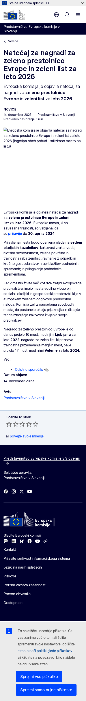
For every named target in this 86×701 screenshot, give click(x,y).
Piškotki (10, 576)
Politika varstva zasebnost (24, 585)
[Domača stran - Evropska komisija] (14, 14)
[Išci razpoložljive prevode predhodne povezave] (46, 370)
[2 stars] (12, 424)
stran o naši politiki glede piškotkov (45, 651)
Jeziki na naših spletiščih (23, 567)
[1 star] (9, 424)
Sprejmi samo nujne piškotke (46, 689)
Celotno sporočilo (29, 369)
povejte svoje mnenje (27, 436)
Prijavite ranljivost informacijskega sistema (37, 558)
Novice (13, 41)
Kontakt (10, 549)
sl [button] (56, 14)
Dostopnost (13, 602)
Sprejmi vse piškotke (39, 676)
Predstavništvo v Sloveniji (24, 398)
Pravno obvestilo (17, 594)
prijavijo (15, 233)
